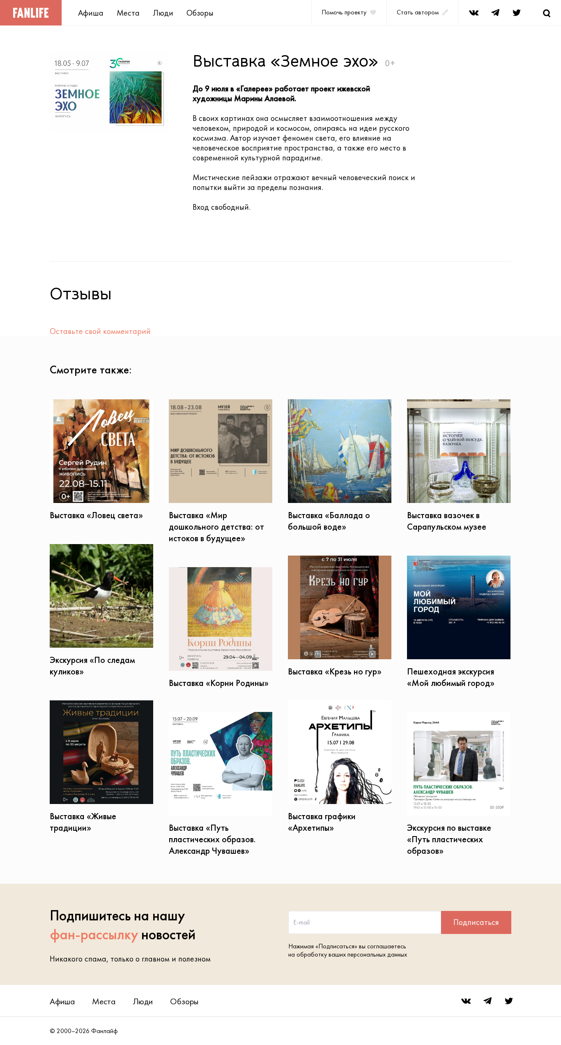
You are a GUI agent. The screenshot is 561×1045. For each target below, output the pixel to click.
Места (128, 12)
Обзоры (200, 12)
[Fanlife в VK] (474, 12)
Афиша (90, 12)
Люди (163, 12)
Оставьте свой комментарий (100, 331)
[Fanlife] (31, 12)
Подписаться (476, 922)
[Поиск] (546, 12)
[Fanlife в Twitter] (516, 12)
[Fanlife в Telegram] (495, 12)
